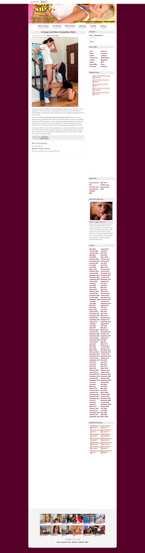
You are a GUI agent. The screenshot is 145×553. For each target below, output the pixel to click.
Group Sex (92, 66)
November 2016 (94, 413)
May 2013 (104, 312)
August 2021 (93, 322)
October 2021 (93, 318)
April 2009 (104, 390)
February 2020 (94, 352)
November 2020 (94, 336)
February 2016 (105, 259)
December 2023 (94, 275)
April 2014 (104, 289)
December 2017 (94, 394)
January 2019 (93, 372)
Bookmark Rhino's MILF (53, 35)
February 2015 (105, 269)
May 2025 (92, 255)
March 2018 (93, 388)
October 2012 (105, 320)
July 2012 (104, 326)
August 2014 (105, 281)
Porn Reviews (57, 26)
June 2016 (104, 251)
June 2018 (92, 384)
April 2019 (92, 368)
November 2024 (94, 261)
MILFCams (82, 26)
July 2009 (104, 384)
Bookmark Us (98, 35)
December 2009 (106, 374)
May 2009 (104, 388)
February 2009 (105, 394)
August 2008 (105, 406)
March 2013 (104, 316)
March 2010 (104, 368)
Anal (90, 51)
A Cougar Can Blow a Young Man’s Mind (58, 32)
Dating (91, 62)
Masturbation (105, 58)
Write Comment (44, 139)
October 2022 (93, 297)
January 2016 (105, 261)
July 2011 (104, 340)
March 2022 (93, 310)
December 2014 (106, 273)
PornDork (93, 26)
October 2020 (93, 338)
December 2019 (94, 354)
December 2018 (94, 374)
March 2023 (93, 289)
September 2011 (106, 336)
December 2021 (94, 314)
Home (45, 2)
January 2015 (105, 271)
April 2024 (92, 267)
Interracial (104, 53)
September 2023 (94, 279)
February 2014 (105, 293)
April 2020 (92, 348)
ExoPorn (103, 26)
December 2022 (94, 295)
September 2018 (94, 380)
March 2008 (104, 417)
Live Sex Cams (94, 187)
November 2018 (94, 376)
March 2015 (104, 267)
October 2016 (93, 415)
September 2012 (106, 322)
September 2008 (106, 404)
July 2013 (104, 308)
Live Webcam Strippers (93, 190)
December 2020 (94, 334)
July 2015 (104, 263)
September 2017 (94, 398)
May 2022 (92, 305)
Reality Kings (105, 185)
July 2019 (92, 362)
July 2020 (92, 344)
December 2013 (106, 297)
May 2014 (104, 287)
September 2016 (94, 417)
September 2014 (106, 279)
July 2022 (92, 301)
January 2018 (93, 392)
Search (92, 41)
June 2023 (92, 285)
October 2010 (105, 354)
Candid (91, 56)
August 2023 (93, 281)
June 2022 (92, 304)
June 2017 (92, 402)
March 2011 (104, 344)
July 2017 (92, 400)
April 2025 (92, 257)
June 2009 (104, 386)
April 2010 (104, 366)
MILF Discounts (70, 26)
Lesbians (104, 56)
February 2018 (94, 390)
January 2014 (105, 295)
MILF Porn (104, 183)
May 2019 (92, 366)
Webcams (104, 66)
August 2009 (105, 382)
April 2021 (92, 328)
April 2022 (92, 308)
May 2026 (92, 249)
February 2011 (105, 346)
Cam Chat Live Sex (94, 184)
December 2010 (106, 350)
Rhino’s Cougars (43, 26)
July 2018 (92, 382)
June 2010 (104, 362)
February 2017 (94, 408)
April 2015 (104, 265)
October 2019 (93, 358)
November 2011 (106, 332)
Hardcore (104, 51)
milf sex (81, 542)
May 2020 (92, 346)
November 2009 (106, 376)
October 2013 (105, 301)
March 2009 (104, 392)
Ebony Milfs (93, 64)
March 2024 (93, 269)
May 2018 (92, 386)
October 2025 (93, 253)
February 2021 (94, 330)
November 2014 (106, 275)
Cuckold (92, 60)
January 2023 (93, 293)
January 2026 (93, 251)
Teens (103, 64)
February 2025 (94, 259)
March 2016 (104, 257)
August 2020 (93, 342)
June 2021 (92, 326)
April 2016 (104, 255)
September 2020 (94, 340)
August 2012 (105, 324)
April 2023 (92, 287)
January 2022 (93, 312)
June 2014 (104, 285)
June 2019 (92, 364)
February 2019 (94, 370)
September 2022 (94, 299)
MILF (102, 62)
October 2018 (93, 378)
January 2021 (93, 332)
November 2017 (94, 396)
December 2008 (106, 398)
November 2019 (94, 356)
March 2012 (104, 330)
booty (91, 53)
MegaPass (104, 60)
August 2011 (105, 338)
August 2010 (105, 358)
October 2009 (105, 378)
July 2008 (104, 408)
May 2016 (104, 253)
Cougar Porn (44, 137)
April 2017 (92, 404)
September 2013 (106, 304)
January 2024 (93, 273)
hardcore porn (66, 542)
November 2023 (94, 277)
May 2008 (104, 413)
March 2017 (93, 406)
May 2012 (104, 328)
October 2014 (105, 277)
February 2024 (94, 271)
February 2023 (94, 291)
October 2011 (105, 334)
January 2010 (105, 372)
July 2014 (104, 283)
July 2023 (92, 283)
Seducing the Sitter (105, 188)
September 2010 (106, 356)
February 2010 (105, 370)
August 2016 (105, 249)
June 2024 (92, 265)
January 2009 (105, 396)
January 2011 (105, 348)
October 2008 (105, 402)
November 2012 (106, 318)
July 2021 (92, 324)
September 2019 (94, 360)
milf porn (75, 542)
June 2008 (104, 411)
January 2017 (93, 411)
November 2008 (106, 400)
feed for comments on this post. (41, 148)
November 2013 (106, 299)
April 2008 (104, 415)
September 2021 (94, 320)
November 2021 (94, 316)
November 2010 (106, 352)
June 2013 (104, 310)
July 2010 (104, 360)
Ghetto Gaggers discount (97, 222)
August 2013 (105, 305)
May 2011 (104, 342)
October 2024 (93, 263)
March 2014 (104, 291)
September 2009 (106, 380)
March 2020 (93, 350)
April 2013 (104, 314)
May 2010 (104, 364)
